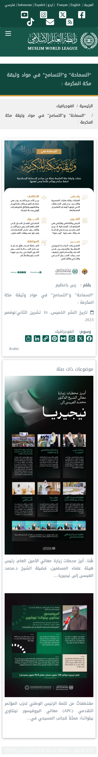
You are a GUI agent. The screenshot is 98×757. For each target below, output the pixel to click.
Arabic (14, 348)
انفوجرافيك (64, 331)
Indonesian (25, 5)
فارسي (10, 5)
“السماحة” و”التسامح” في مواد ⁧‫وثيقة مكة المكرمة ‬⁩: (49, 119)
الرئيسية (86, 106)
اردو (50, 5)
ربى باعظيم (66, 285)
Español (40, 5)
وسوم (85, 331)
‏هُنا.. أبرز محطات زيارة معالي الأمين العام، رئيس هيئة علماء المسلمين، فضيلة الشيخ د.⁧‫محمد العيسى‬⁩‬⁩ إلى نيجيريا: (49, 568)
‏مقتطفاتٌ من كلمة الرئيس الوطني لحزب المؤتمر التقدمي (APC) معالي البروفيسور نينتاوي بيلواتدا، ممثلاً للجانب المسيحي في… (49, 711)
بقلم (86, 285)
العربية (88, 5)
